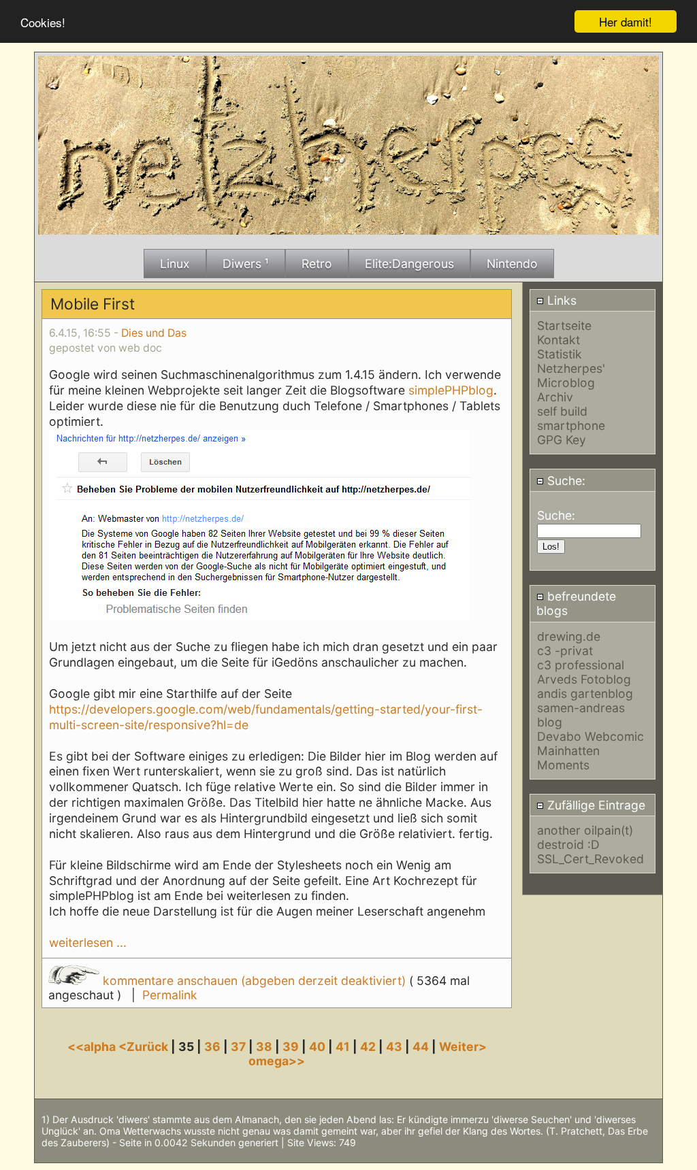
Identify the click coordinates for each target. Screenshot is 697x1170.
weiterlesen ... (88, 942)
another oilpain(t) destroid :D (585, 837)
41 (343, 1046)
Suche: (564, 480)
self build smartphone (571, 418)
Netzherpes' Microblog (571, 375)
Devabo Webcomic (590, 736)
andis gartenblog (585, 693)
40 (317, 1046)
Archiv (555, 397)
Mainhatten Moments (568, 757)
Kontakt (558, 340)
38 (264, 1046)
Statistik (559, 354)
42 (368, 1046)
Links (560, 300)
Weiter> (463, 1046)
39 (290, 1046)
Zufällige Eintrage (594, 805)
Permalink (169, 995)
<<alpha (92, 1046)
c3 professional (580, 665)
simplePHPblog (450, 390)
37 (238, 1046)
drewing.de (568, 636)
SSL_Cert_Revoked (590, 859)
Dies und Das (154, 333)
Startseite (564, 325)
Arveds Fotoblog (584, 679)
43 (394, 1046)
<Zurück (144, 1046)
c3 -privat (565, 651)
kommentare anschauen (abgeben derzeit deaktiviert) (254, 980)
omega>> (276, 1061)
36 (212, 1046)
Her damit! (625, 21)
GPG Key (561, 440)
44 (420, 1046)
